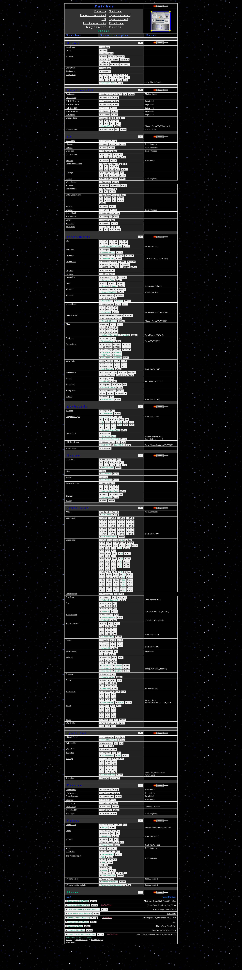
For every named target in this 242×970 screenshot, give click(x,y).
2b (108, 694)
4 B (109, 332)
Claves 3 (125, 65)
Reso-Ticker (70, 807)
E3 (115, 769)
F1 (102, 772)
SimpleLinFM (71, 810)
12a (102, 580)
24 (114, 427)
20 (126, 425)
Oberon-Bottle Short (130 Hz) (112, 316)
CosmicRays (106, 98)
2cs (116, 543)
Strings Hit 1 (106, 385)
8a (102, 567)
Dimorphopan (71, 594)
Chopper (69, 144)
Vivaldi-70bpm (81, 940)
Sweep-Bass (71, 390)
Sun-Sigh (69, 759)
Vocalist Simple (107, 842)
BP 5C (121, 529)
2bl (116, 545)
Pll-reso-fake (106, 104)
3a (102, 548)
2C (115, 626)
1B (111, 623)
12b (109, 580)
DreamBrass (71, 261)
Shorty (68, 680)
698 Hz (132, 372)
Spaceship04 (71, 216)
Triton (68, 719)
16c (116, 588)
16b (109, 588)
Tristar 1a (104, 706)
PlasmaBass (161, 926)
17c (116, 590)
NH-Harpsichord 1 (107, 442)
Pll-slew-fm (105, 111)
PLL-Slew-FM (72, 111)
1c (116, 540)
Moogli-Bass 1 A (107, 304)
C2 (108, 764)
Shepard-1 (105, 118)
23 (108, 427)
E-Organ (69, 410)
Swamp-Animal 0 (107, 483)
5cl (115, 559)
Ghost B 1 (105, 834)
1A (102, 660)
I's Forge (69, 172)
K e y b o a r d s (96, 27)
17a (102, 590)
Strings (68, 378)
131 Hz (117, 344)
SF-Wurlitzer (71, 448)
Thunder (69, 496)
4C (115, 631)
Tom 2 (112, 57)
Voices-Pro (70, 851)
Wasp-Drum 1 (106, 75)
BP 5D (130, 529)
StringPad (70, 752)
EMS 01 (69, 148)
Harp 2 (112, 283)
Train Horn (70, 227)
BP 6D (130, 531)
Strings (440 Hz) (107, 379)
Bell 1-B (114, 241)
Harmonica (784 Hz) (108, 277)
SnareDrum (70, 68)
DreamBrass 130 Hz (108, 262)
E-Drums (69, 56)
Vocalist (69, 839)
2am (123, 543)
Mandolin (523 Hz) (108, 289)
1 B (118, 304)
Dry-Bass (69, 270)
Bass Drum (70, 47)
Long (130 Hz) (106, 318)
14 (120, 80)
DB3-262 (115, 267)
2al (109, 545)
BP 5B (112, 529)
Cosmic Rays (71, 98)
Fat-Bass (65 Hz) (107, 274)
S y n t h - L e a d (119, 15)
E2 (108, 769)
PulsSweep (70, 803)
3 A (102, 310)
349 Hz (123, 372)
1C (117, 623)
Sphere (68, 220)
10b (109, 575)
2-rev (108, 198)
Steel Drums (71, 372)
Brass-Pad (70, 249)
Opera (103, 868)
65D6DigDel (121, 393)
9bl (108, 572)
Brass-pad (105, 250)
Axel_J (68, 512)
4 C (115, 332)
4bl (108, 553)
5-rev (121, 200)
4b (108, 551)
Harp (68, 283)
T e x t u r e (116, 23)
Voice (68, 848)
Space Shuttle (71, 213)
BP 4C (121, 526)
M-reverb (115, 186)
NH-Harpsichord (72, 442)
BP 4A (103, 526)
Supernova (70, 223)
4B (108, 631)
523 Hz (130, 256)
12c (116, 580)
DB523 (132, 262)
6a (102, 561)
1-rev (122, 195)
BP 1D (130, 518)
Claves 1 (104, 65)
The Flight (70, 813)
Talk (169, 918)
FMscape (69, 160)
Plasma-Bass (71, 344)
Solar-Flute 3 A (106, 366)
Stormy (69, 477)
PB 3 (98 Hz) (106, 350)
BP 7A (103, 534)
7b (108, 564)
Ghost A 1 (105, 831)
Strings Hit (70, 384)
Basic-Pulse (70, 518)
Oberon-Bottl (170, 909)
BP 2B (112, 521)
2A (102, 626)
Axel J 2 (114, 512)
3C (115, 629)
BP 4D (130, 526)
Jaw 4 (103, 606)
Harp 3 (121, 283)
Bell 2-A (104, 244)
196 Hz (127, 344)
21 (132, 425)
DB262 (122, 262)
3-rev (121, 198)
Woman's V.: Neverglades (76, 885)
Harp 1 (103, 283)
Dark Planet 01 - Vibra (167, 901)
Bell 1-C (124, 241)
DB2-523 (125, 264)
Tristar (68, 705)
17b (109, 590)
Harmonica (70, 277)
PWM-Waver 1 (106, 652)
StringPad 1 (105, 753)
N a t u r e (115, 11)
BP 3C (121, 523)
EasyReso (70, 597)
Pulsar (68, 640)
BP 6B (112, 531)
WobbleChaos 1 (107, 129)
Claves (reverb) (107, 53)
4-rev (108, 200)
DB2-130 (104, 264)
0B (115, 658)
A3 (122, 759)
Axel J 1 (104, 512)
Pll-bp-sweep (106, 101)
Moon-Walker (71, 614)
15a (102, 585)
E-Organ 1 (105, 411)
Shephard (69, 210)
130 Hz (120, 295)
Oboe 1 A (104, 324)
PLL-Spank (70, 115)
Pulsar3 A (105, 645)
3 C (115, 310)
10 (128, 77)
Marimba (69, 295)
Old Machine (71, 189)
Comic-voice (106, 873)
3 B (109, 310)
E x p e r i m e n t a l (93, 15)
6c (114, 561)
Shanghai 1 (105, 674)
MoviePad (70, 749)
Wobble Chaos (72, 129)
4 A (102, 332)
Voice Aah (105, 852)
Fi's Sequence (71, 793)
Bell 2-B (114, 244)
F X (103, 19)
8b (108, 567)
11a (102, 577)
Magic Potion (71, 182)
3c (114, 548)
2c (114, 694)
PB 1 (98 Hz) (106, 344)
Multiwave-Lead (72, 623)
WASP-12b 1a (106, 723)
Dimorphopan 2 (106, 594)
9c (114, 569)
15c (116, 585)
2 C (115, 307)
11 (102, 80)
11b (109, 577)
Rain (68, 471)
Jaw (67, 603)
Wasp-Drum (70, 75)
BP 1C (121, 518)
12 (108, 80)
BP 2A (103, 521)
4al (102, 553)
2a (102, 694)
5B (108, 634)
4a (102, 551)
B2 (108, 761)
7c (114, 564)
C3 (115, 764)
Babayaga (105, 141)
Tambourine (70, 71)
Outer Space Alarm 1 (109, 195)
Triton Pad (70, 778)
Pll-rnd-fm (105, 108)
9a (102, 569)
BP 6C (121, 531)
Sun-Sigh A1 (106, 759)
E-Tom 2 (114, 59)
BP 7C (121, 534)
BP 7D (130, 534)
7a (102, 564)
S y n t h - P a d (118, 19)
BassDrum (105, 47)
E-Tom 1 (104, 59)
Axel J (139, 934)
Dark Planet (70, 540)
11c (116, 577)
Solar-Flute (70, 361)
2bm (131, 543)
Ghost (68, 831)
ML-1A (103, 623)
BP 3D (130, 523)
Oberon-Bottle (71, 315)
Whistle (69, 396)
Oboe (68, 324)
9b (108, 569)
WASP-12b (70, 723)
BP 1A (103, 518)
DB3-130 (104, 267)
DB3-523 (125, 267)
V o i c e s (115, 27)
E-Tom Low (105, 62)
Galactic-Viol (71, 743)
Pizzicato (69, 338)
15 (126, 80)
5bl (108, 559)
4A (102, 631)
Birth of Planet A (107, 737)
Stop (120, 83)
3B (108, 629)
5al (102, 559)
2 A (102, 307)
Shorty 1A (105, 680)
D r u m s (100, 11)
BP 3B (112, 523)
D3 (115, 767)
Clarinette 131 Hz (107, 256)
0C (121, 658)
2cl (122, 545)
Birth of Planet (71, 737)
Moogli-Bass (71, 304)
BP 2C (121, 521)
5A (102, 634)
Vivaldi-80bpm (97, 940)
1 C (125, 304)
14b (109, 583)
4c (114, 551)
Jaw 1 (103, 603)
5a (102, 556)
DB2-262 (115, 264)
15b (109, 585)
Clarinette (69, 255)
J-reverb (114, 179)
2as (102, 543)
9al (102, 572)
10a (102, 575)
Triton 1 (104, 720)
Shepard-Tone (71, 118)
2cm (103, 545)
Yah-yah (104, 865)
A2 (115, 759)
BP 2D (130, 521)
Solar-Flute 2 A (106, 364)
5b (108, 556)
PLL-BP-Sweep (72, 101)
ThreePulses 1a (107, 692)
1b (110, 540)
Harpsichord (71, 433)
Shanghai (69, 674)
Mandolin (69, 289)
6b (108, 561)
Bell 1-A (104, 241)
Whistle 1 (104, 397)
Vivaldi (69, 940)
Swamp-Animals (72, 483)
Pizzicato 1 (105, 338)
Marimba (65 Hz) (107, 295)
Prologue (69, 799)
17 (108, 425)
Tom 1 (103, 57)
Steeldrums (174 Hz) (108, 372)
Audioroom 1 (106, 94)
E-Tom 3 (125, 59)
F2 (108, 772)
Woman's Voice (72, 879)
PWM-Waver (71, 651)
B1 (102, 761)
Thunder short (116, 495)
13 (114, 80)
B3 (115, 761)
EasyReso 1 (105, 597)
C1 (102, 764)
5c (114, 556)
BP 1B (112, 518)
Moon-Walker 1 (106, 615)
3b (108, 548)
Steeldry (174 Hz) (107, 375)
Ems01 (104, 148)
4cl (115, 553)
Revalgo (69, 657)
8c (114, 567)
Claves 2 (115, 65)
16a (102, 588)
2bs (109, 543)
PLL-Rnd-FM (71, 108)
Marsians (69, 185)
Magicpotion (105, 182)
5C (115, 634)
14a (102, 583)
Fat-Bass (69, 274)
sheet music (70, 942)
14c (116, 583)
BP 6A (103, 531)
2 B (109, 307)
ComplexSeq (71, 790)
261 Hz (104, 298)
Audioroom (70, 94)
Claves (68, 50)
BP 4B (112, 526)
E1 (102, 769)
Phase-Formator (72, 796)
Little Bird (70, 459)
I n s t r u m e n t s (94, 23)
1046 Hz (123, 277)
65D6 (111, 393)
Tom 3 (121, 57)
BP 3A (103, 523)
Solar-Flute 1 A (106, 361)
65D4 (103, 393)
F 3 (114, 772)
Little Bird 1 (105, 460)
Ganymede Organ (73, 417)
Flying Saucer (71, 154)
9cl (115, 572)
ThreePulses (70, 691)
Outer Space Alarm (73, 195)
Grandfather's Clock (74, 164)
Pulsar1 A (105, 640)
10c (116, 575)
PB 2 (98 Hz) (106, 347)
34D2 (121, 391)
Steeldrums (161, 918)
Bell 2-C (124, 244)
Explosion (70, 151)
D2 (108, 767)
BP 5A (103, 529)
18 (114, 425)
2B (108, 626)
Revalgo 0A (105, 658)
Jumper (69, 178)
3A (102, 629)
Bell (67, 241)
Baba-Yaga (70, 141)
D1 (102, 767)
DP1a (103, 540)
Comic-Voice (71, 825)
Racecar (69, 206)
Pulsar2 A (105, 643)
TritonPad (105, 778)
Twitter (68, 501)
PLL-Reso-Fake (72, 104)
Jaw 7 (103, 609)
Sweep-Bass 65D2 (108, 391)
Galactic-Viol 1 (106, 743)
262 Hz (121, 256)
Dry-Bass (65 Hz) (107, 270)
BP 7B (112, 534)
